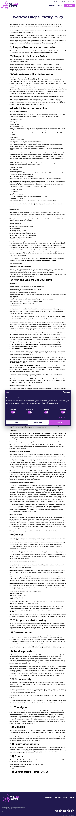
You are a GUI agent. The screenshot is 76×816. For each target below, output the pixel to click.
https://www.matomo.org (43, 258)
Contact (71, 797)
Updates (64, 2)
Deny (16, 422)
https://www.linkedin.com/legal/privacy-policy (25, 346)
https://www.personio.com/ (48, 506)
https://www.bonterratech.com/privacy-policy (33, 369)
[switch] (30, 412)
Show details (63, 417)
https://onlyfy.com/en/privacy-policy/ (22, 509)
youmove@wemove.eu (59, 433)
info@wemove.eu (34, 433)
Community (48, 797)
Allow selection (38, 422)
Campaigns (51, 5)
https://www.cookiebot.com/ (39, 608)
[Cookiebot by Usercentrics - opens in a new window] (63, 392)
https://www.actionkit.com (28, 366)
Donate (69, 5)
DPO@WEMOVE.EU (18, 764)
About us (55, 2)
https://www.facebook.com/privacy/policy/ (24, 344)
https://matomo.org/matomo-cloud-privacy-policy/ (39, 260)
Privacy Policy (64, 815)
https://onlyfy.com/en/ (23, 506)
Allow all (59, 422)
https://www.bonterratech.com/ (36, 367)
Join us (60, 5)
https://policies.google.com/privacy (21, 348)
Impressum (71, 815)
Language (71, 2)
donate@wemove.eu (46, 433)
